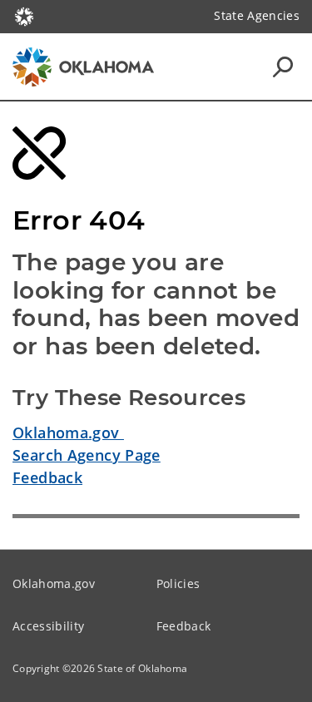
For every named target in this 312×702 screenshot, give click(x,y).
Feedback (47, 477)
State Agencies (257, 15)
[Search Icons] (283, 66)
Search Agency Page (86, 455)
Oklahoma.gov (68, 432)
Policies (178, 583)
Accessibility (48, 626)
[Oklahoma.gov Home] (24, 15)
